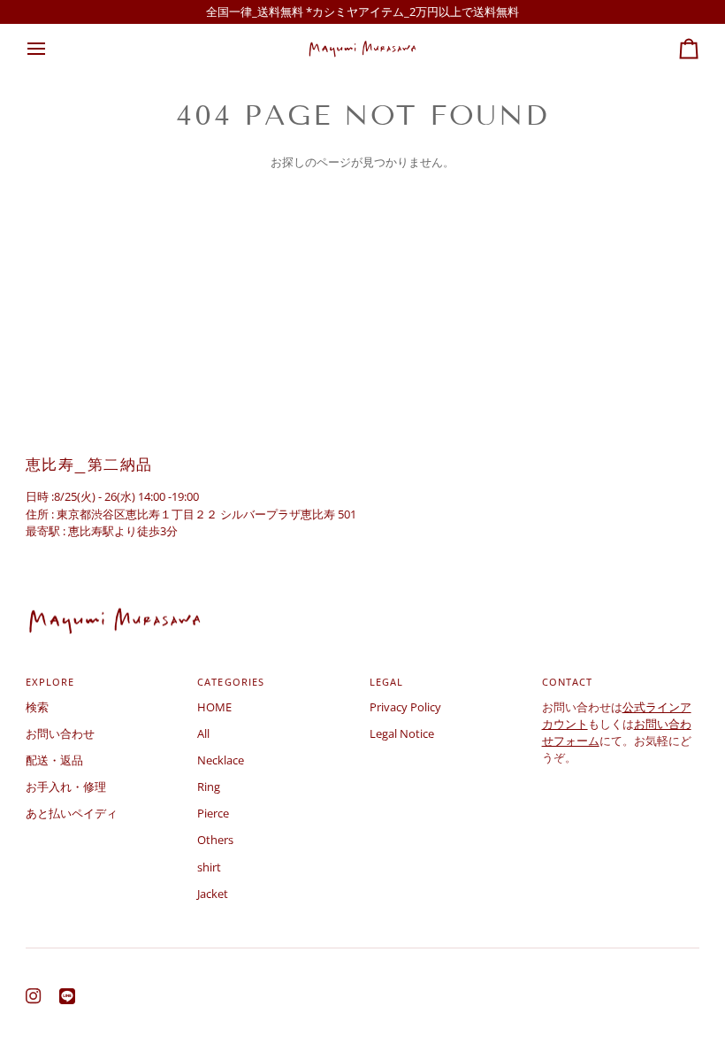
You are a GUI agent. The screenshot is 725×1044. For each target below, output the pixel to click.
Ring (208, 787)
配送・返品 (54, 760)
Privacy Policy (405, 707)
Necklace (220, 760)
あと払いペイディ (72, 813)
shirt (209, 867)
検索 (37, 707)
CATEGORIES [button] (230, 681)
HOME (214, 707)
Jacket (212, 894)
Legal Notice (402, 733)
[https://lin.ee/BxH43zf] (67, 996)
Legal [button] (386, 681)
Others (215, 840)
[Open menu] (52, 48)
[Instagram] (34, 996)
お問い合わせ (60, 733)
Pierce (213, 813)
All (203, 733)
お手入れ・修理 (66, 787)
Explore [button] (50, 681)
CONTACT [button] (567, 681)
